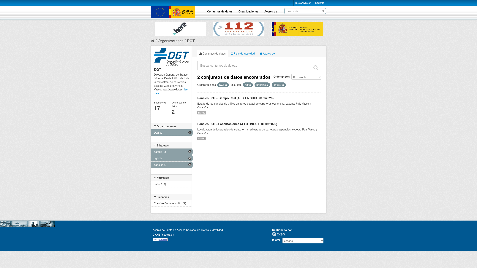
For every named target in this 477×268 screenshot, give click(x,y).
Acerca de (270, 11)
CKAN (279, 234)
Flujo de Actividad (244, 53)
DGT (191, 40)
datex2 (201, 112)
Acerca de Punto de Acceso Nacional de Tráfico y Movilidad (188, 230)
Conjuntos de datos (220, 11)
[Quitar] (226, 84)
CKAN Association (163, 234)
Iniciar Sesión (303, 2)
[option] (180, 28)
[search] (315, 67)
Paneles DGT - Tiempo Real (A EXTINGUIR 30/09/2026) (235, 98)
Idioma (276, 240)
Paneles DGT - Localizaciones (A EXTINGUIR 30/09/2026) (237, 124)
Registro (319, 2)
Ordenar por (281, 76)
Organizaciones (248, 11)
